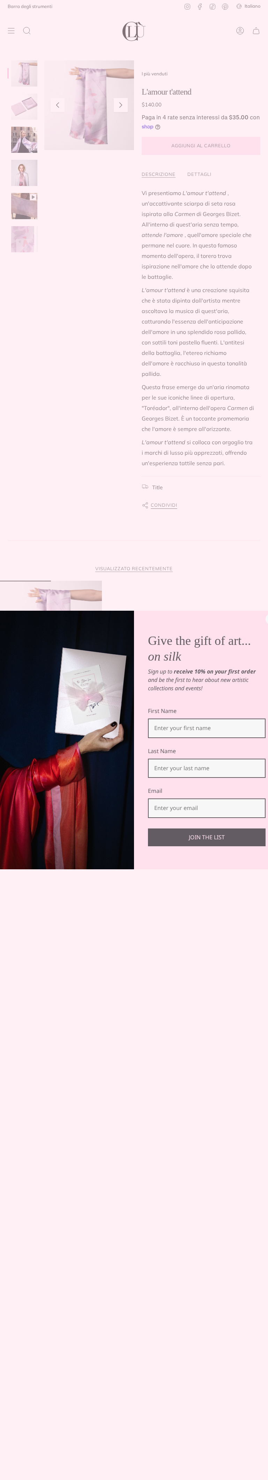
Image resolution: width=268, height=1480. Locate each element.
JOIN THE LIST (207, 837)
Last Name (162, 751)
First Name (162, 711)
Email (155, 791)
